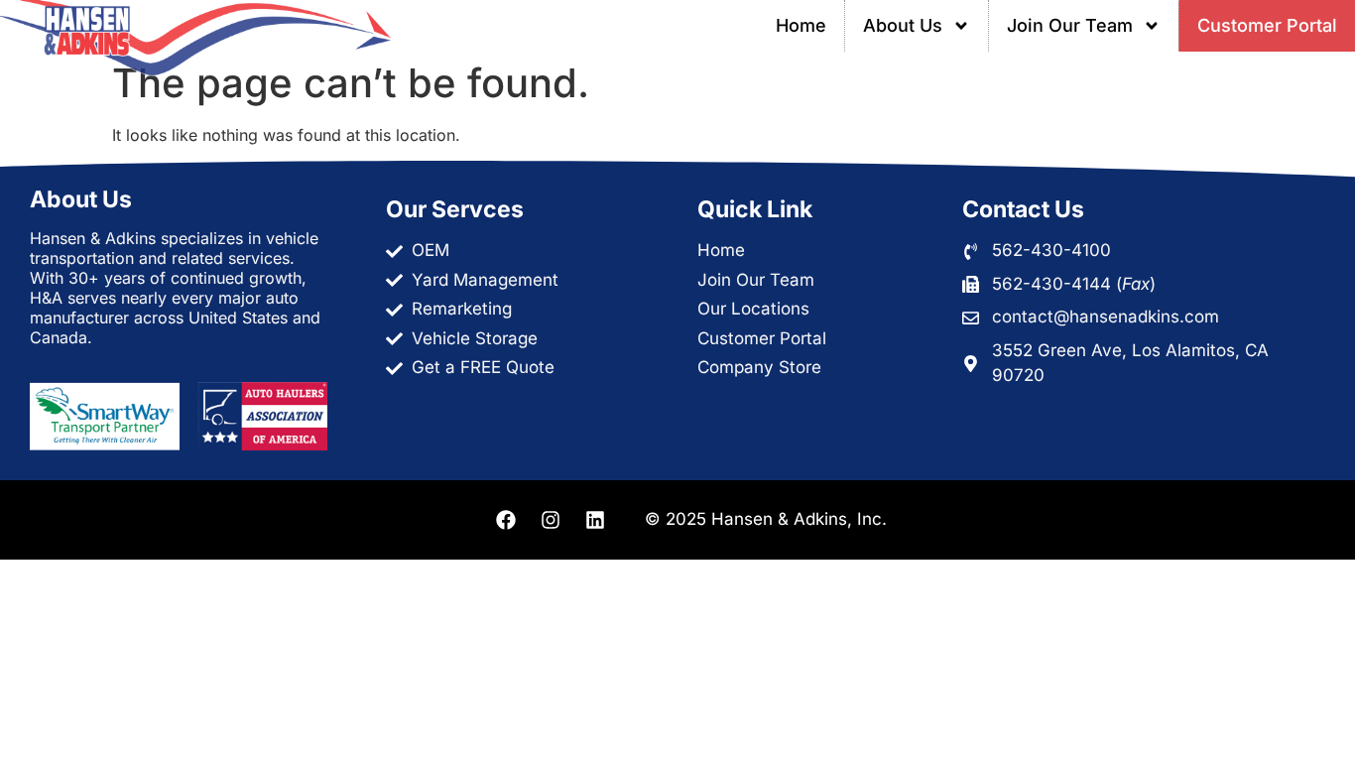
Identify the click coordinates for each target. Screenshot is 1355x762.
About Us (902, 25)
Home (801, 25)
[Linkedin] (595, 520)
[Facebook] (506, 520)
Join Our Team (1070, 25)
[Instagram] (550, 520)
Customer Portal (1267, 25)
